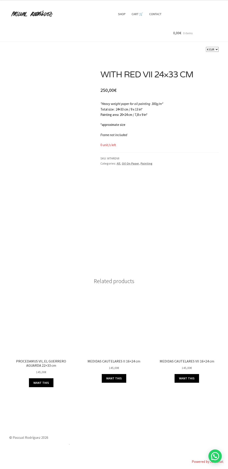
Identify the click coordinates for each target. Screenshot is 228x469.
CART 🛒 (137, 14)
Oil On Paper (130, 163)
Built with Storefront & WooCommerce (39, 443)
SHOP (122, 14)
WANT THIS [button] (41, 383)
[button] (215, 456)
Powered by (208, 461)
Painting (146, 163)
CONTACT (155, 14)
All (118, 163)
